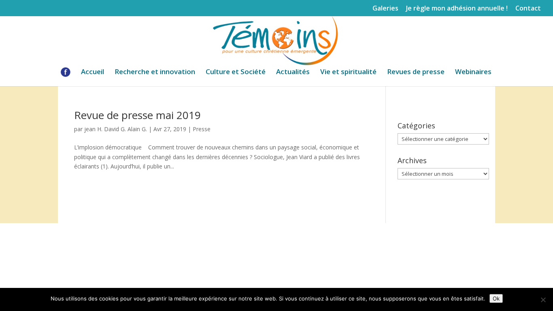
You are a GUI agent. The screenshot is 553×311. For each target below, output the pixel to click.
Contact (528, 9)
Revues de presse (416, 72)
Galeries (385, 9)
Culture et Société (236, 72)
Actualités (293, 72)
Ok (496, 298)
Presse (202, 129)
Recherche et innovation (155, 72)
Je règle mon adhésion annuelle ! (457, 9)
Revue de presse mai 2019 (137, 115)
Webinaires (473, 72)
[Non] (543, 300)
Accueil (92, 72)
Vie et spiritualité (348, 72)
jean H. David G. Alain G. (115, 129)
